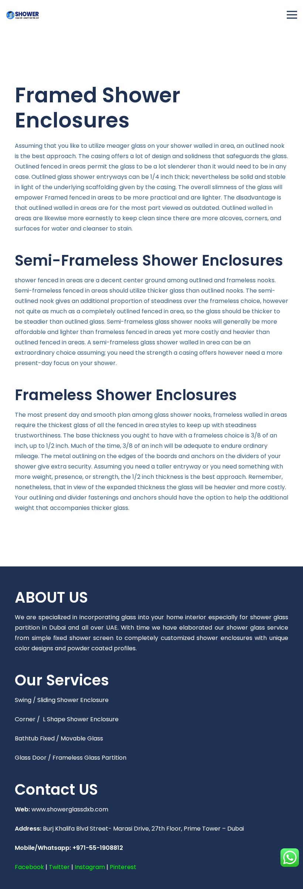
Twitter (59, 867)
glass (138, 146)
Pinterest (123, 867)
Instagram (90, 867)
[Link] (22, 15)
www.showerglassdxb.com (69, 809)
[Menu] (292, 15)
